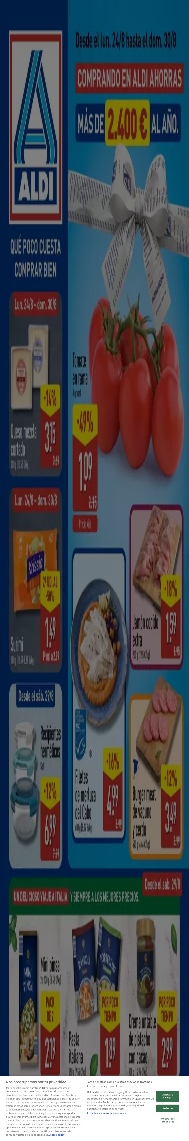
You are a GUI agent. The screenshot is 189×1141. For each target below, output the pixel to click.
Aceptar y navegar (167, 1096)
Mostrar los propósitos (167, 1120)
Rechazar (167, 1108)
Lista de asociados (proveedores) (106, 1113)
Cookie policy (56, 1134)
